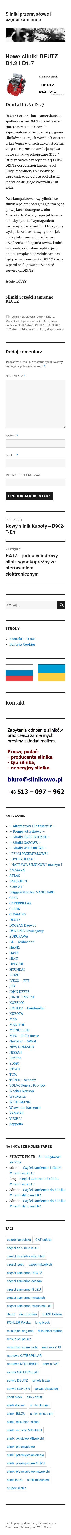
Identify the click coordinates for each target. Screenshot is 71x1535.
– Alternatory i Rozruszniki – (32, 826)
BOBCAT (15, 887)
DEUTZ (50, 316)
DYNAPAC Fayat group (26, 931)
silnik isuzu (15, 1479)
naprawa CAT (51, 1347)
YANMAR (16, 1113)
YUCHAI (15, 1119)
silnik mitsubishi (38, 1479)
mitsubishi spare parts (22, 1347)
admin (15, 316)
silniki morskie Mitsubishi (24, 1430)
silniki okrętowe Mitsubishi (25, 1438)
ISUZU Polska (52, 1314)
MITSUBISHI (19, 1030)
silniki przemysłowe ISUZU (26, 1463)
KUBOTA (16, 1014)
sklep (50, 329)
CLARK (14, 909)
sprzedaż (59, 329)
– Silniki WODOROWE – (28, 848)
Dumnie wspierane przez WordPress (28, 1527)
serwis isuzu (41, 1380)
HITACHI (16, 964)
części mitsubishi (41, 1264)
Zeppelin (16, 1124)
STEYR (14, 1069)
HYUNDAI (17, 969)
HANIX (14, 947)
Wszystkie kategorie (17, 321)
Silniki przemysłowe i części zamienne (28, 16)
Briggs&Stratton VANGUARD (31, 892)
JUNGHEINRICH (21, 997)
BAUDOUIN (18, 881)
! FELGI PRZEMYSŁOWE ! (28, 854)
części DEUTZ (40, 321)
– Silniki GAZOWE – (25, 842)
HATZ (13, 953)
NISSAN (15, 1052)
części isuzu (15, 1264)
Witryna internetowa (23, 475)
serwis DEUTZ (37, 329)
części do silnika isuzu (22, 1248)
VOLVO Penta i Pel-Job (27, 1085)
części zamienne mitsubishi (26, 1297)
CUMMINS (17, 914)
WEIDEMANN (20, 1102)
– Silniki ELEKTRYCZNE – (29, 837)
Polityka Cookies (22, 644)
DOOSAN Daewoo (22, 925)
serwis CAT (51, 1363)
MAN (13, 1019)
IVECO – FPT (19, 981)
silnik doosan (16, 1405)
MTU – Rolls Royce (24, 1036)
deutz (30, 325)
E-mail (12, 455)
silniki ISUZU (16, 1413)
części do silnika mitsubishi (26, 1256)
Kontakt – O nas (22, 639)
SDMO (14, 1063)
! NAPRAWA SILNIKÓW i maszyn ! (35, 865)
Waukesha (17, 1096)
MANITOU (17, 1025)
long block (42, 1322)
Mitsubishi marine (50, 1330)
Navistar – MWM (22, 1041)
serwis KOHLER (18, 1388)
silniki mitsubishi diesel (23, 1421)
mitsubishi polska (19, 1339)
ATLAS (14, 876)
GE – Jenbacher (21, 942)
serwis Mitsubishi (47, 1388)
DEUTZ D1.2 (42, 325)
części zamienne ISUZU (24, 1289)
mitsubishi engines (20, 1330)
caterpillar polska (19, 1239)
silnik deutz (35, 1397)
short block (14, 1397)
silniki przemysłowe (21, 1446)
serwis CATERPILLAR (23, 1372)
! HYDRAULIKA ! (22, 859)
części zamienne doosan (24, 1281)
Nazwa (12, 436)
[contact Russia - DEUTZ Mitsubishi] (19, 672)
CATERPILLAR (20, 903)
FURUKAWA (18, 936)
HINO (13, 958)
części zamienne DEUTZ (24, 1272)
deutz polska (19, 329)
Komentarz (16, 376)
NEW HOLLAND (21, 1047)
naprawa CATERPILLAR (24, 1355)
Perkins (15, 1058)
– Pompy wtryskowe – (27, 831)
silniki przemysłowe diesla (25, 1455)
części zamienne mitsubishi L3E (29, 1306)
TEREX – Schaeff (22, 1080)
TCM (13, 1074)
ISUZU (14, 975)
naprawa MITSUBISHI (22, 1363)
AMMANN (17, 870)
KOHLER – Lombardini (27, 1008)
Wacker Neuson (21, 1091)
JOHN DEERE (19, 992)
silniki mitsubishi (41, 1413)
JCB (12, 986)
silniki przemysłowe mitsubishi (28, 1471)
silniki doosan (40, 1405)
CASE (13, 898)
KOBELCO (17, 1003)
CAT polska (44, 1239)
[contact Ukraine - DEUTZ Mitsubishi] (51, 672)
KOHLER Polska (19, 1322)
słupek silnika (16, 1488)
